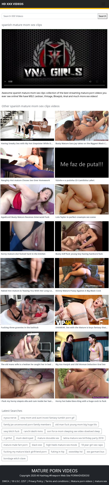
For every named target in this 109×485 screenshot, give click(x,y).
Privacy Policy (36, 481)
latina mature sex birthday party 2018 (83, 438)
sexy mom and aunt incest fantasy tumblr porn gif (47, 417)
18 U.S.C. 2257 (18, 481)
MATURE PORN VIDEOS (54, 471)
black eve (37, 444)
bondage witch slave (15, 458)
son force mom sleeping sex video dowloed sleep (73, 431)
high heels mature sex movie (61, 444)
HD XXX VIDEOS (12, 4)
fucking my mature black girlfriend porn (25, 451)
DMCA (5, 481)
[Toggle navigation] (103, 4)
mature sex (101, 481)
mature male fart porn (16, 444)
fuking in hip (57, 451)
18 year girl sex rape (92, 444)
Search (102, 16)
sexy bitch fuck (11, 431)
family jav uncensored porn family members (27, 424)
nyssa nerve (10, 417)
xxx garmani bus (95, 451)
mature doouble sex (48, 438)
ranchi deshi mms (33, 431)
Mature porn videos (81, 481)
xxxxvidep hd (75, 451)
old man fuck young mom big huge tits (76, 424)
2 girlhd (8, 438)
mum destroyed (24, 438)
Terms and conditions (57, 481)
